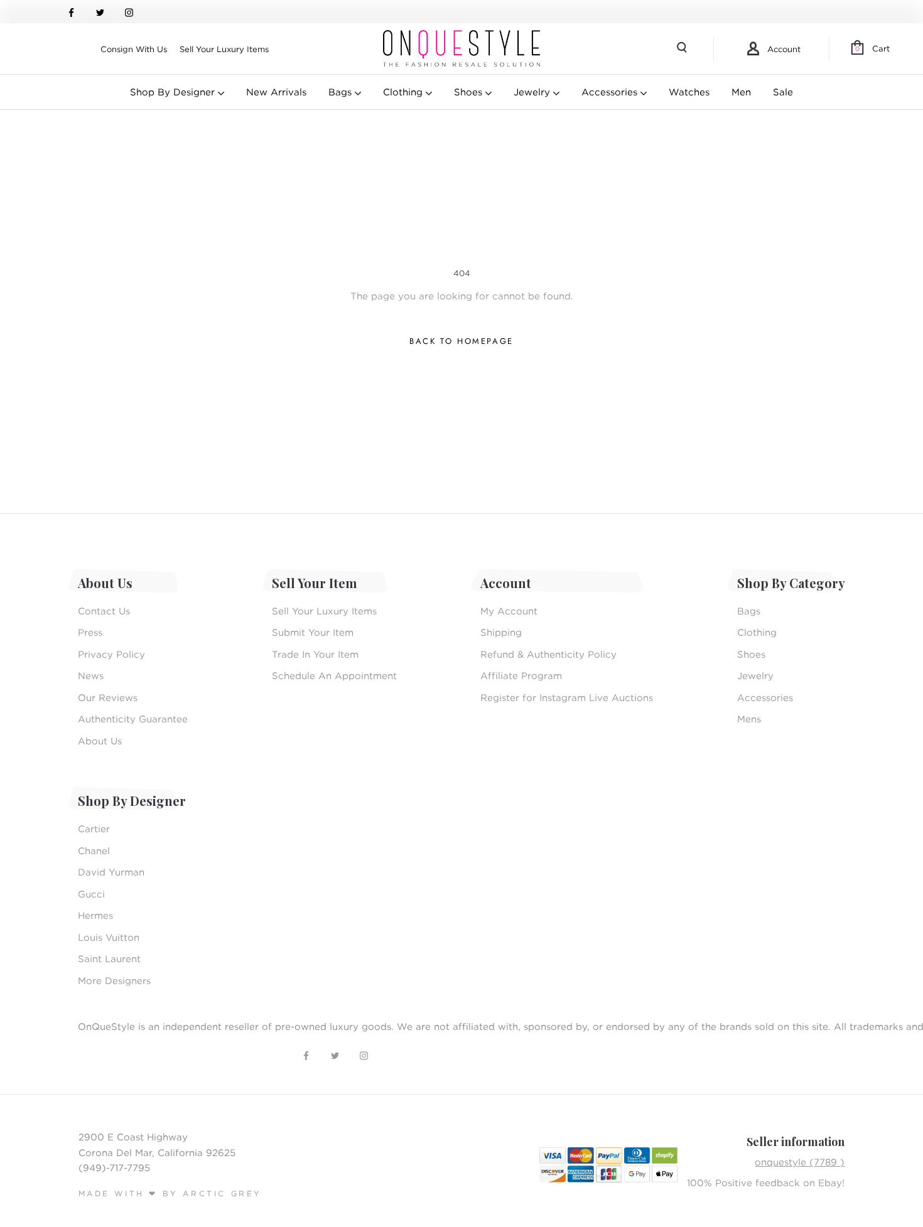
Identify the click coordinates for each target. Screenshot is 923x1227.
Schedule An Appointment (334, 675)
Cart (872, 48)
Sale (783, 92)
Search (683, 49)
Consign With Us (133, 49)
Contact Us (104, 611)
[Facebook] (71, 11)
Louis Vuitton (108, 937)
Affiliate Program (521, 675)
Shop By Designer (174, 92)
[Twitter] (100, 11)
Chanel (94, 850)
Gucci (91, 894)
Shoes (469, 92)
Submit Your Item (313, 632)
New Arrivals (276, 92)
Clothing (404, 92)
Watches (689, 92)
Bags (341, 92)
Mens (749, 719)
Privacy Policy (111, 654)
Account (784, 49)
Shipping (501, 632)
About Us (100, 741)
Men (741, 92)
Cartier (94, 828)
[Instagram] (129, 11)
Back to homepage (461, 341)
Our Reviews (108, 697)
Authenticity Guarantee (133, 719)
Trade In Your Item (315, 654)
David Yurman (111, 872)
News (91, 675)
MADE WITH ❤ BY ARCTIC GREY (170, 1193)
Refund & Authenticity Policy (548, 654)
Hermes (95, 915)
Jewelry (533, 92)
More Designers (114, 980)
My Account (508, 611)
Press (90, 632)
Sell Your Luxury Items (224, 49)
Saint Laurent (109, 958)
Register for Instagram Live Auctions (566, 697)
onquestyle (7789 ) (800, 1162)
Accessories (610, 92)
